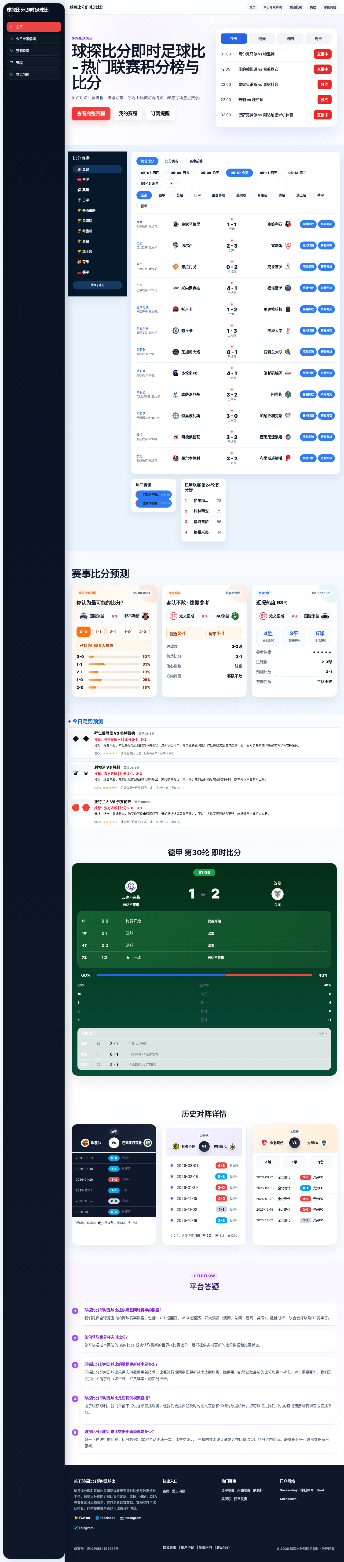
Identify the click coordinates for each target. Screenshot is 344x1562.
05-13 (150, 183)
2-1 (113, 631)
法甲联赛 (227, 1490)
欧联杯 (258, 1490)
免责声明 (205, 1547)
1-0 (127, 631)
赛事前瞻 (196, 161)
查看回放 (308, 224)
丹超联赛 (243, 1490)
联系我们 (223, 1547)
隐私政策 (169, 1547)
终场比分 (147, 161)
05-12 (297, 173)
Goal (320, 1490)
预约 (324, 84)
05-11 (268, 173)
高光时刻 (326, 224)
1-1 (98, 631)
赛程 (313, 7)
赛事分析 (326, 266)
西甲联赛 (240, 1499)
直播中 (322, 54)
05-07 (150, 173)
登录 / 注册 (97, 285)
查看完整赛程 (91, 113)
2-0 (142, 631)
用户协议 (187, 1547)
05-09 (210, 173)
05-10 (240, 173)
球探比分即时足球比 (28, 10)
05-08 (180, 173)
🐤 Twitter (82, 1518)
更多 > (323, 1033)
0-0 (83, 631)
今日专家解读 (272, 7)
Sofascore (288, 1499)
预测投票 (296, 7)
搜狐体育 (307, 1490)
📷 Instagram (130, 1518)
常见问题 (330, 7)
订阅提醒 (160, 113)
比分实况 (171, 161)
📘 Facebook (105, 1518)
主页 (252, 7)
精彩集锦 (326, 245)
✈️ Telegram (84, 1528)
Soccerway (289, 1490)
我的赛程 (128, 113)
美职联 (226, 1499)
